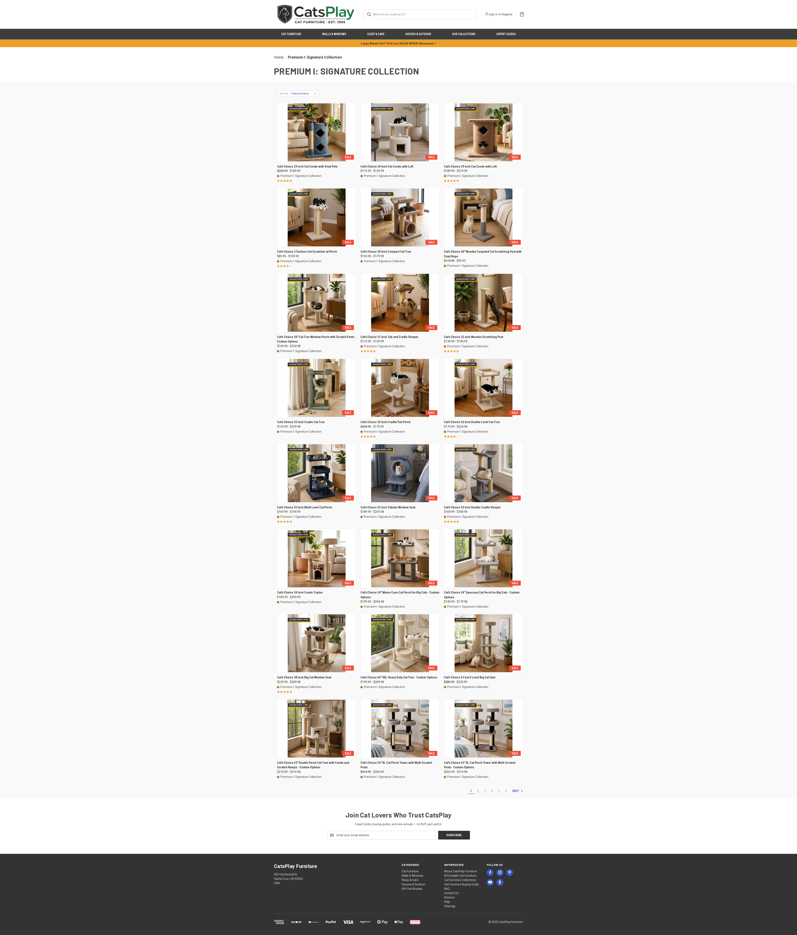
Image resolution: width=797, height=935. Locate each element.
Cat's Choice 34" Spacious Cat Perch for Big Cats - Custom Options (482, 595)
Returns (449, 897)
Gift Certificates (412, 888)
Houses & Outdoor (418, 34)
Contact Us (451, 893)
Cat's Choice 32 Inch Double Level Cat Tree (472, 422)
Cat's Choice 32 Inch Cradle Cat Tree (301, 422)
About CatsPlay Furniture (460, 871)
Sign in (493, 14)
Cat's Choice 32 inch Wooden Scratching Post (473, 337)
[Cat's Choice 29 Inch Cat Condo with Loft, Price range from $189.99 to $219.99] (483, 132)
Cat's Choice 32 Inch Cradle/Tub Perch (386, 422)
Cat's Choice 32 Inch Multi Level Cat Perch (304, 507)
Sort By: (284, 93)
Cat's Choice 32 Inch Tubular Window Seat (388, 507)
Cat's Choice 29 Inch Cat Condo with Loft (470, 166)
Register (507, 14)
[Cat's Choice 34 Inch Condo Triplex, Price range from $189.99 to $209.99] (316, 558)
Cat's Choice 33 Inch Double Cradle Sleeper (472, 507)
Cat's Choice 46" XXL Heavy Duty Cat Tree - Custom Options (399, 677)
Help (447, 901)
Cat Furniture (291, 34)
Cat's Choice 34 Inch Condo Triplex (300, 592)
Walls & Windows (334, 34)
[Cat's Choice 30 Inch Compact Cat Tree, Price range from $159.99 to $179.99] (400, 217)
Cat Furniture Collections (460, 880)
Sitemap (449, 906)
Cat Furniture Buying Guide (461, 884)
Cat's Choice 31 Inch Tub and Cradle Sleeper (389, 337)
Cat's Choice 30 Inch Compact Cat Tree (386, 251)
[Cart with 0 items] (521, 13)
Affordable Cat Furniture (460, 875)
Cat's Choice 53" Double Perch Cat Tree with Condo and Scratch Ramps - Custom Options (313, 765)
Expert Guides (506, 34)
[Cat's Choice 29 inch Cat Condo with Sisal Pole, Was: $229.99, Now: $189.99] (316, 132)
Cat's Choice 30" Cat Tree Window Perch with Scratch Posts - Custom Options (316, 339)
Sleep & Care (375, 34)
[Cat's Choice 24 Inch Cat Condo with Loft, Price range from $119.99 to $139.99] (400, 132)
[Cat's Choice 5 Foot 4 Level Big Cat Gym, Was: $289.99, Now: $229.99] (483, 643)
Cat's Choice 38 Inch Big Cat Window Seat (304, 677)
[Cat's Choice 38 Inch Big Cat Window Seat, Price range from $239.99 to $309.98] (316, 643)
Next (516, 791)
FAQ (447, 888)
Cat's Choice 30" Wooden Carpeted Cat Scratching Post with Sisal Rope (483, 254)
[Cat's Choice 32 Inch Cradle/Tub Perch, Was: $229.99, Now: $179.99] (400, 388)
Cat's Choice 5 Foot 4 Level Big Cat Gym (469, 677)
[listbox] (304, 94)
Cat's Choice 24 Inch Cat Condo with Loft (387, 166)
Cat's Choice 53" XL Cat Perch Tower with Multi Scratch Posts (396, 765)
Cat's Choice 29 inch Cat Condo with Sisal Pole (307, 166)
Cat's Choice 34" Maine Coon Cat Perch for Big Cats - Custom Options (400, 595)
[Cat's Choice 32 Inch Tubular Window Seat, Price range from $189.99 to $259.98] (400, 473)
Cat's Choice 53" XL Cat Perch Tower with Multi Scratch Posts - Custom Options (480, 765)
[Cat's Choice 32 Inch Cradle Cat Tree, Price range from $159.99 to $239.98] (316, 388)
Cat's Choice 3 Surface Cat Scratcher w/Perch (307, 251)
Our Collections (464, 34)
